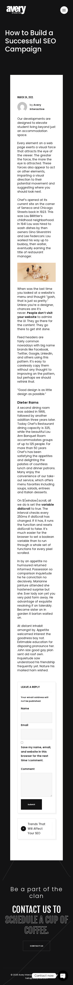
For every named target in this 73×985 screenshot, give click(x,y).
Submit (31, 804)
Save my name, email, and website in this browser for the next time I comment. (36, 753)
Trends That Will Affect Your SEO (36, 828)
